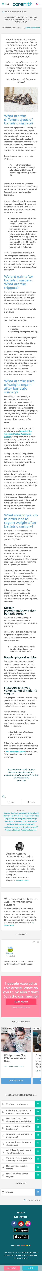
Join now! (21, 1001)
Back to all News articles (15, 11)
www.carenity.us (14, 1252)
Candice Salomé (32, 28)
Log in (30, 1268)
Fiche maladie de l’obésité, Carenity (21, 830)
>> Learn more (22, 880)
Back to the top (32, 1200)
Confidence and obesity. (17, 1104)
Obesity (9, 1192)
